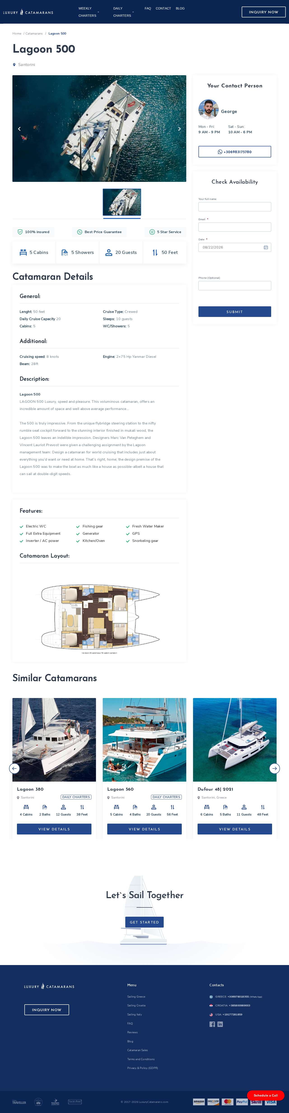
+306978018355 (238, 996)
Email (203, 219)
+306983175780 (237, 152)
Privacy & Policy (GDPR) (142, 1068)
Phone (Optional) (209, 278)
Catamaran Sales (137, 1050)
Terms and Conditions (141, 1059)
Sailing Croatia (136, 1005)
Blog (130, 1041)
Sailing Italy (134, 1014)
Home (16, 33)
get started (144, 922)
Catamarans (34, 33)
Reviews (132, 1032)
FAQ (130, 1023)
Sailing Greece (136, 996)
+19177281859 (228, 1014)
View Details (54, 829)
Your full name (207, 199)
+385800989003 (232, 1005)
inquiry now (263, 12)
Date (202, 239)
